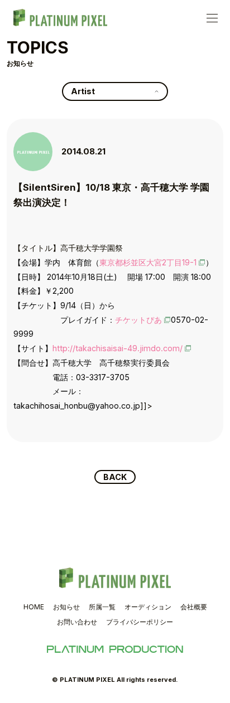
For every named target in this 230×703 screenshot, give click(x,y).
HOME (33, 607)
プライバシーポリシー (139, 622)
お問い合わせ (77, 622)
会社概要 (193, 607)
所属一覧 (102, 607)
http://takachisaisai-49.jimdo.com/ (117, 348)
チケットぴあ (138, 319)
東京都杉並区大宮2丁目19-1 (148, 262)
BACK (115, 477)
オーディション (147, 607)
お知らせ (66, 607)
